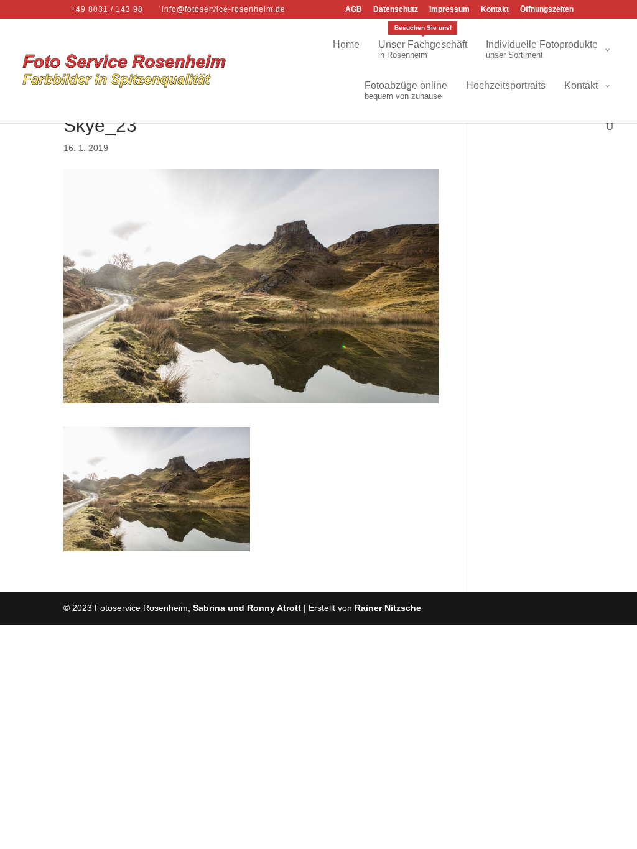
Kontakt (495, 10)
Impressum (449, 10)
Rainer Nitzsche (388, 608)
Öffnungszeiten (547, 10)
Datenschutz (395, 10)
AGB (353, 10)
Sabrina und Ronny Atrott (247, 608)
